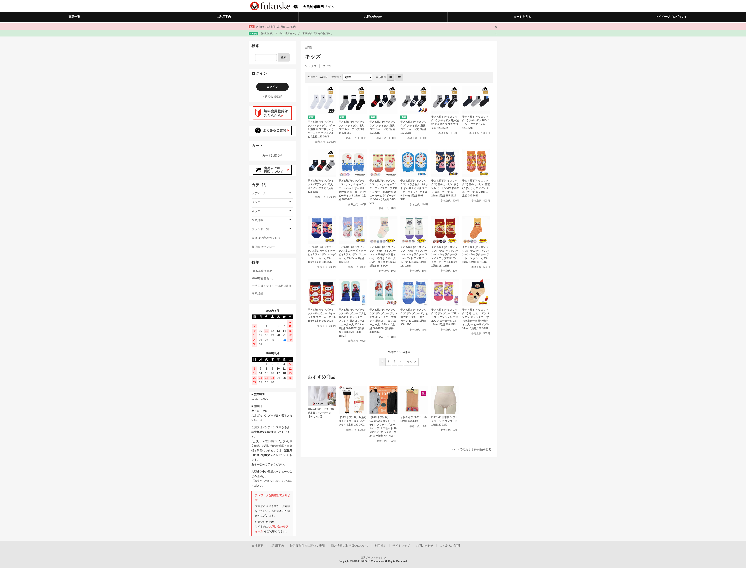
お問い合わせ (373, 16)
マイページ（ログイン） (671, 16)
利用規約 (380, 545)
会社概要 (257, 545)
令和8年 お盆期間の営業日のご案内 (276, 26)
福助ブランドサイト (372, 557)
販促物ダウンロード (265, 246)
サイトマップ (401, 545)
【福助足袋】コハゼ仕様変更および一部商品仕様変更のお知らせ (296, 33)
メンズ (256, 202)
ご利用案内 (223, 16)
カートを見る (522, 16)
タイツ (326, 66)
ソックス (310, 66)
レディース (259, 193)
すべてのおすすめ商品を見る (473, 449)
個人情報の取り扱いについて (350, 545)
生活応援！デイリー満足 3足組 (272, 285)
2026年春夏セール (263, 278)
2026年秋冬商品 (262, 271)
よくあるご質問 (449, 545)
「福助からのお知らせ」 (266, 480)
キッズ (256, 211)
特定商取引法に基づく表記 (307, 545)
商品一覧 (74, 16)
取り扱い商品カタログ (266, 238)
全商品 (308, 47)
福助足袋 (257, 220)
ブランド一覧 (260, 229)
